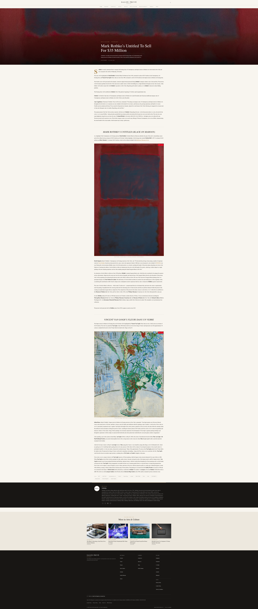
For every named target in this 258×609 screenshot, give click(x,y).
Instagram (158, 558)
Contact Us (140, 558)
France (119, 476)
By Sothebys (104, 60)
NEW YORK (138, 476)
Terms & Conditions (159, 589)
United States (113, 478)
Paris (144, 476)
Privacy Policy (158, 582)
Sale (148, 476)
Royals (126, 6)
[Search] (170, 2)
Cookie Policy (89, 602)
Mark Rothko (101, 263)
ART (99, 476)
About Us (139, 561)
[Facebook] (108, 503)
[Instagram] (103, 503)
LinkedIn (157, 571)
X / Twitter (157, 565)
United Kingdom (105, 478)
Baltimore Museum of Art (143, 140)
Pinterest (157, 568)
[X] (105, 503)
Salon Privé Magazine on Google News (99, 596)
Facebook (158, 561)
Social (120, 6)
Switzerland (97, 478)
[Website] (110, 503)
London (131, 476)
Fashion (106, 6)
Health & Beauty (143, 6)
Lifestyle (113, 6)
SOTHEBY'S (154, 476)
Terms (100, 602)
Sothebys (104, 488)
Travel (152, 6)
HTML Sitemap (140, 568)
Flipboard (157, 575)
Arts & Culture (133, 6)
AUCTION (104, 476)
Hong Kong (126, 476)
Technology (114, 41)
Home (101, 6)
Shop (157, 6)
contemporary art (112, 476)
